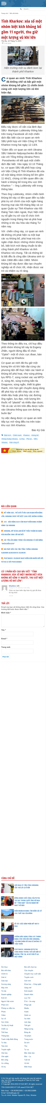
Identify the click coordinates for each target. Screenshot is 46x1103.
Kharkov (26, 435)
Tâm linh (4, 1046)
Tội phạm (27, 1036)
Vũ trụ (3, 1067)
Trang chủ (4, 13)
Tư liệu (4, 1043)
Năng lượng (28, 1029)
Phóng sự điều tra (8, 1008)
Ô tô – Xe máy (29, 1001)
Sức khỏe (5, 1022)
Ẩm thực (4, 967)
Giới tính (27, 981)
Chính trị (4, 974)
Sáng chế (27, 988)
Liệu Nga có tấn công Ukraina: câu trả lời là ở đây (26, 886)
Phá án (29, 439)
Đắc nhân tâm (29, 1053)
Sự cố (3, 1019)
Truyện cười (28, 977)
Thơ (25, 1046)
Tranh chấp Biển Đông (9, 1039)
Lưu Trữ (27, 998)
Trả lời (11, 595)
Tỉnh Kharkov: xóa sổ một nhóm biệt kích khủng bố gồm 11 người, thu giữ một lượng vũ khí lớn (21, 29)
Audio (26, 1012)
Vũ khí (26, 1063)
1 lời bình (7, 43)
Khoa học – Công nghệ (32, 984)
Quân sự (27, 1015)
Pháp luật (27, 1005)
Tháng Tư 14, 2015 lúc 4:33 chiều (19, 588)
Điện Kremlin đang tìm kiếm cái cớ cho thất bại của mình (28, 912)
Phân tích (4, 1005)
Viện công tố (14, 442)
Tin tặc (3, 991)
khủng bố (35, 435)
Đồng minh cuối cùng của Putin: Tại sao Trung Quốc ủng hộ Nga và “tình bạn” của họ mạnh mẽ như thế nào (27, 901)
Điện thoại (28, 1067)
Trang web (5, 647)
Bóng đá (27, 1032)
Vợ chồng (5, 1063)
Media (26, 1008)
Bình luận (6, 613)
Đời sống (4, 1060)
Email (4, 639)
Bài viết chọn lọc (30, 967)
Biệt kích (7, 435)
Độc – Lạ (27, 1056)
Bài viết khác (14, 13)
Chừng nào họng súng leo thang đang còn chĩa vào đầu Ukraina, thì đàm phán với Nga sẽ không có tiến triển (28, 940)
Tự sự (26, 1050)
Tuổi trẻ (27, 1060)
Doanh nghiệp (6, 994)
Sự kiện (27, 1019)
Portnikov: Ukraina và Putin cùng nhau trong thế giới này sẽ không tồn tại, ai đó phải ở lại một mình (27, 953)
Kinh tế (4, 998)
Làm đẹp (27, 1022)
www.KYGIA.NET (27, 1087)
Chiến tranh (17, 435)
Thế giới (27, 1025)
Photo (3, 1012)
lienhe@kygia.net (13, 1093)
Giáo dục (4, 981)
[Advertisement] (23, 484)
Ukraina (4, 442)
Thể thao (4, 1032)
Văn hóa (4, 1053)
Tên (3, 630)
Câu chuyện (28, 970)
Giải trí (3, 977)
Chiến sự (4, 1029)
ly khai (22, 439)
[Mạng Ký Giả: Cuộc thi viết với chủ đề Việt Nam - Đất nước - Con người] (23, 450)
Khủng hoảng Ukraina (10, 439)
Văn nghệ (4, 1056)
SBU (35, 439)
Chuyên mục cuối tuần (32, 974)
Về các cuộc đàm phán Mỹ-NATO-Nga (27, 924)
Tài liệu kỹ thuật (7, 1025)
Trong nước (28, 1039)
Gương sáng (6, 984)
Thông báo (5, 1036)
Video (3, 1015)
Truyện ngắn (5, 1050)
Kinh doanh (28, 991)
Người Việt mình (7, 1001)
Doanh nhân (28, 994)
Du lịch (26, 1043)
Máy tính (4, 988)
